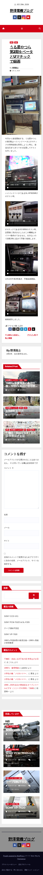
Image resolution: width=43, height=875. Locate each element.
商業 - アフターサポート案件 (13, 778)
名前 (6, 515)
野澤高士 (15, 68)
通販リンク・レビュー (31, 870)
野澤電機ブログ (21, 11)
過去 (25, 380)
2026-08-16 (12, 734)
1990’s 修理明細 (11, 668)
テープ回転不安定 (11, 628)
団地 (7, 429)
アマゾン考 (31, 335)
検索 (6, 588)
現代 (11, 42)
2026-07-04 (12, 811)
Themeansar (21, 859)
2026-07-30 (12, 760)
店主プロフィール (24, 864)
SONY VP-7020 (10, 634)
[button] (40, 28)
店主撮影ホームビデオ (12, 380)
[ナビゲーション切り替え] (22, 29)
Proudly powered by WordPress (14, 856)
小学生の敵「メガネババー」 (16, 673)
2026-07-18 (12, 786)
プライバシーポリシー (9, 864)
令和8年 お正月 (15, 411)
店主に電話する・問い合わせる (12, 870)
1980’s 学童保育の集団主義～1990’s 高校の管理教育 (20, 385)
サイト (7, 541)
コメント (9, 468)
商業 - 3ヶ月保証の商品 (12, 726)
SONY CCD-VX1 (11, 616)
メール (7, 528)
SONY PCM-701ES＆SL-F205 (17, 622)
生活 (16, 42)
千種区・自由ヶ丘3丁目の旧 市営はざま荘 (21, 434)
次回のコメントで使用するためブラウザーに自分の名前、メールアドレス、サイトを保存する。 (21, 560)
